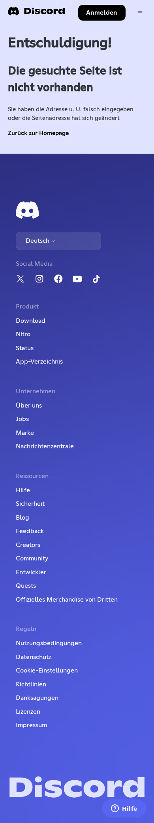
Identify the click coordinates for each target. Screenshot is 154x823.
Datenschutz (33, 657)
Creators (28, 545)
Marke (25, 433)
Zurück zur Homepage (38, 133)
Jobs (22, 419)
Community (32, 558)
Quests (26, 586)
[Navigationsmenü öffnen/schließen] (140, 12)
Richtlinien (31, 684)
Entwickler (31, 572)
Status (25, 348)
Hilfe (23, 490)
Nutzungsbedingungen (49, 643)
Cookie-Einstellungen (47, 670)
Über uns (29, 405)
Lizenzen (28, 712)
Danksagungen (37, 698)
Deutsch (38, 241)
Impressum (31, 725)
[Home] (36, 14)
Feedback (30, 531)
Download (30, 321)
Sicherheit (30, 504)
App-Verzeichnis (39, 361)
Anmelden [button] (101, 13)
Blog (22, 517)
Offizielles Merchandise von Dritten (67, 599)
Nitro (23, 334)
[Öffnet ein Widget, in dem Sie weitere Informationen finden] (124, 809)
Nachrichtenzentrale (45, 446)
